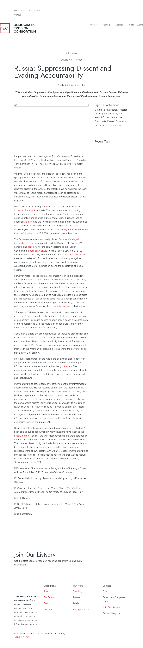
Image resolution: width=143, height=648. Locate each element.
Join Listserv (34, 11)
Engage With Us (81, 609)
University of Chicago (71, 59)
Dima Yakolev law (73, 254)
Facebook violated (38, 250)
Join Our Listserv (111, 607)
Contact (17, 15)
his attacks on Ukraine (64, 177)
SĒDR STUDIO (21, 637)
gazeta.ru (32, 246)
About (92, 25)
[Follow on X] (126, 11)
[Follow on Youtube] (121, 11)
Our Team (49, 597)
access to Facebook (24, 210)
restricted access (61, 306)
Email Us (107, 591)
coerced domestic (40, 370)
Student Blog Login (112, 613)
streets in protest (22, 435)
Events (140, 25)
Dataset (119, 25)
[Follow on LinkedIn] (115, 11)
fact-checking (37, 287)
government (66, 366)
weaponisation (51, 345)
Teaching (105, 25)
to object (29, 221)
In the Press (19, 11)
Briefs (131, 25)
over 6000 (39, 439)
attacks (49, 206)
